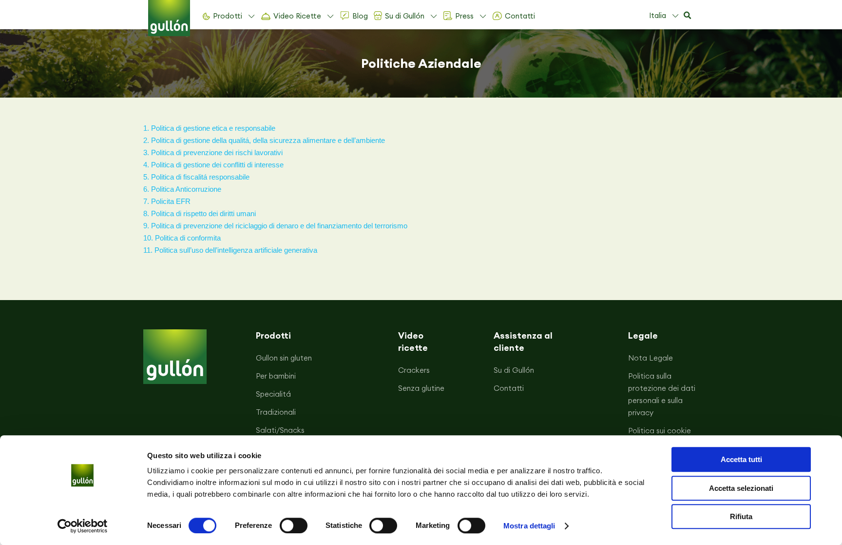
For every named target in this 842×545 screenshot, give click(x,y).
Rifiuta (741, 516)
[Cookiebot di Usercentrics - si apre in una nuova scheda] (82, 526)
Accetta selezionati (741, 488)
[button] (687, 15)
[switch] (293, 525)
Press (464, 15)
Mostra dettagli (529, 526)
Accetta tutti (741, 459)
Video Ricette (297, 15)
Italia (657, 15)
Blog (360, 15)
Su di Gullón (404, 15)
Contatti (520, 15)
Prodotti (227, 15)
